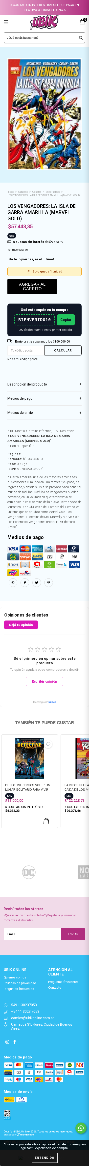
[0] (82, 24)
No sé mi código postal (22, 359)
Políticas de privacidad (20, 983)
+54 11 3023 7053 (25, 1011)
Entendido (44, 1158)
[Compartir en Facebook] (25, 585)
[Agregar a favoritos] (48, 744)
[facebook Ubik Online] (15, 1042)
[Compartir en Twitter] (37, 585)
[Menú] (12, 22)
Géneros (36, 192)
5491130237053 (24, 1005)
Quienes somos (15, 977)
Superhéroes (53, 192)
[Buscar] (81, 37)
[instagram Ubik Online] (8, 1042)
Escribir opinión (44, 681)
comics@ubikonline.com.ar (32, 1018)
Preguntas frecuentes (19, 989)
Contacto (54, 987)
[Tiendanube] (19, 1134)
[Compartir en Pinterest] (48, 585)
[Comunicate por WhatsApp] (81, 1128)
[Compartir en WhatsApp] (13, 582)
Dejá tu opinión (21, 625)
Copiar (65, 320)
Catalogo (23, 192)
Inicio (10, 192)
